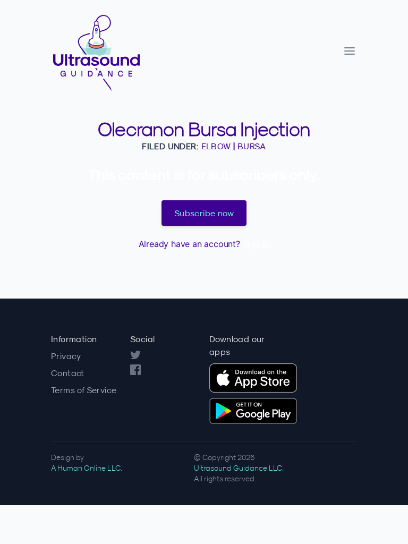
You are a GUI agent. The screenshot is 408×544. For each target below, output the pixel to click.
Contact (67, 373)
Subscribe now (204, 213)
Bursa (251, 146)
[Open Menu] (349, 51)
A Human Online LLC (86, 468)
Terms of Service (83, 390)
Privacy (66, 356)
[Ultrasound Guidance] (131, 51)
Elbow (216, 146)
